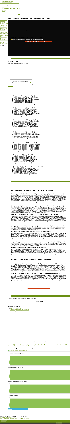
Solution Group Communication (26, 418)
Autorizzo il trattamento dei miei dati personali (20, 81)
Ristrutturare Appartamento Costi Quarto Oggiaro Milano (19, 309)
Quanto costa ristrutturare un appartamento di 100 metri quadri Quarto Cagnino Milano (22, 345)
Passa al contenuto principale (7, 2)
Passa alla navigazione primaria (7, 1)
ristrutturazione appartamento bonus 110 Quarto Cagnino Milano (36, 344)
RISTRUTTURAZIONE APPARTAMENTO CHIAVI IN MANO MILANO (4, 23)
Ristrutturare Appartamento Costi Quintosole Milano (18, 311)
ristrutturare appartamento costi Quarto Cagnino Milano (52, 343)
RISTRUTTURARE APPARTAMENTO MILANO (2, 30)
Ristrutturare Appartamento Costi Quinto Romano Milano (19, 310)
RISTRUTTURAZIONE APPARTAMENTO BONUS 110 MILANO (4, 26)
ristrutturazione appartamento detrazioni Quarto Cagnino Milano (57, 344)
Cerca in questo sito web (4, 14)
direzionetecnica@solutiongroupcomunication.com (11, 414)
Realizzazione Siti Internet (4, 418)
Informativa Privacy (3, 417)
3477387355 (6, 413)
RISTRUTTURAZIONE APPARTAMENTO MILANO (9, 3)
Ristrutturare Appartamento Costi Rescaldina (17, 312)
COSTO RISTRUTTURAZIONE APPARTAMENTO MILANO (3, 37)
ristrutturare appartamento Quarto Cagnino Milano (34, 342)
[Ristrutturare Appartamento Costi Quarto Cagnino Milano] (18, 350)
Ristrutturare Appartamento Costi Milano (16, 308)
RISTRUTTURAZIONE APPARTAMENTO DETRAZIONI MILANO (3, 28)
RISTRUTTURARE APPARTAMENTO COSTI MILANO (3, 32)
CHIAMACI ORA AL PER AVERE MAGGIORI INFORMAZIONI (38, 41)
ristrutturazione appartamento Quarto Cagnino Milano (16, 342)
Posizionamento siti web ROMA (15, 418)
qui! (30, 82)
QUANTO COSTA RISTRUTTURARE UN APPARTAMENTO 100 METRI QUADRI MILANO (4, 34)
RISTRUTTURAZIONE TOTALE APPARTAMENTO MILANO (4, 40)
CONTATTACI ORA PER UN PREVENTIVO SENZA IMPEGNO (39, 288)
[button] (2, 15)
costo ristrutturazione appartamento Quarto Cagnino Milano (33, 343)
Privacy (11, 80)
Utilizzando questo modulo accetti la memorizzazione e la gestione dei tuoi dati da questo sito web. (29, 84)
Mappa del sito (9, 417)
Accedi (14, 417)
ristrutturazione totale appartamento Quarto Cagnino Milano (52, 342)
